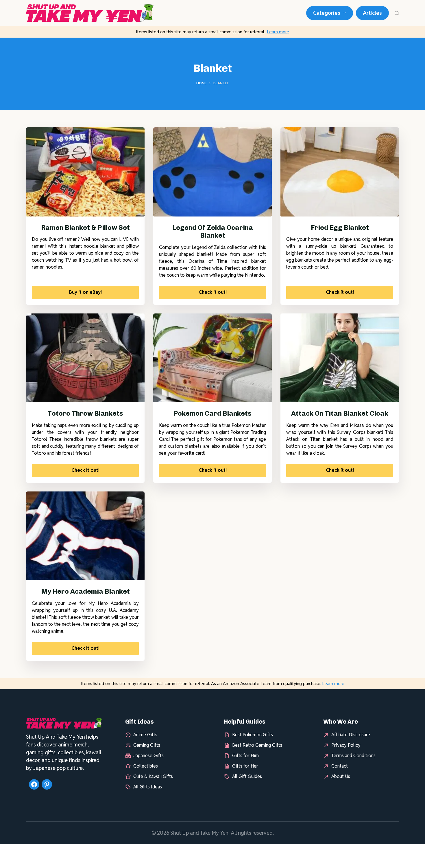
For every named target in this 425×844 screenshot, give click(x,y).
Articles (372, 13)
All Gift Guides (247, 776)
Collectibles (145, 766)
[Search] (397, 13)
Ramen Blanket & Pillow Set (85, 227)
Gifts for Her (245, 766)
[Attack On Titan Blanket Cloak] (339, 358)
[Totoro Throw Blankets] (85, 358)
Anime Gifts (145, 735)
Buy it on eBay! (85, 292)
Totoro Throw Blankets (85, 413)
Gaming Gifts (146, 745)
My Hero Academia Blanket (85, 591)
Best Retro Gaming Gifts (257, 745)
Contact (339, 766)
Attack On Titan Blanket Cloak (339, 413)
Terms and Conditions (353, 756)
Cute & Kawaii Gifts (153, 776)
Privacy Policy (346, 745)
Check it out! (213, 292)
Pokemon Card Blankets (212, 413)
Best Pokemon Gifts (252, 735)
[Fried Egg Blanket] (339, 171)
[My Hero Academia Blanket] (85, 536)
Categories (326, 13)
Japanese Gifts (148, 756)
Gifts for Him (245, 756)
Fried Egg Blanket (340, 227)
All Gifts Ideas (147, 787)
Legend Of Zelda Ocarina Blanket (212, 231)
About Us (340, 776)
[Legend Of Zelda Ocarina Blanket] (212, 171)
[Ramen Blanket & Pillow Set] (85, 171)
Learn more (278, 31)
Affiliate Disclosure (350, 735)
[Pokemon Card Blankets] (212, 358)
